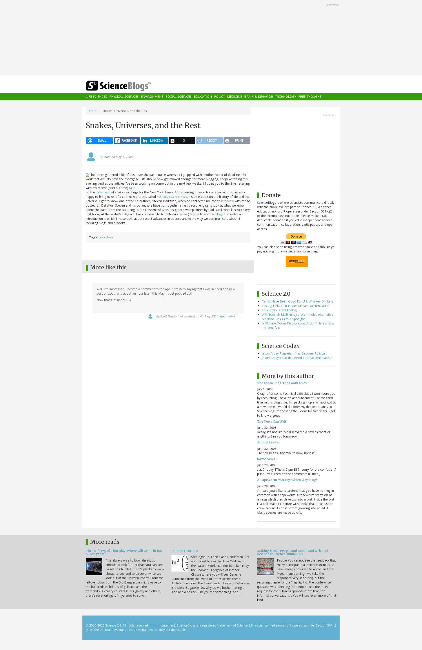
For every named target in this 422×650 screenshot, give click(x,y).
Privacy (154, 625)
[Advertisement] (211, 38)
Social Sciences (179, 96)
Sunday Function (184, 551)
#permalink (227, 316)
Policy (219, 96)
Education (203, 96)
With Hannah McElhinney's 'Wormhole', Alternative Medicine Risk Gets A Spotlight (297, 316)
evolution (106, 237)
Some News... (267, 459)
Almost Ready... (268, 442)
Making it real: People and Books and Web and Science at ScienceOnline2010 (292, 552)
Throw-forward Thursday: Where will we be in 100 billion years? (124, 552)
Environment (152, 96)
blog (218, 214)
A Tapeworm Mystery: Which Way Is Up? (287, 480)
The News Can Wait (271, 421)
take (132, 188)
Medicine (234, 96)
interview (227, 201)
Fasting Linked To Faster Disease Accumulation (295, 306)
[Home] (127, 86)
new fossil (103, 192)
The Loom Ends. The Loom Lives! (282, 383)
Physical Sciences (124, 96)
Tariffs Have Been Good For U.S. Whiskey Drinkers (297, 301)
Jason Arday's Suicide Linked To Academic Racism (297, 358)
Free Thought (310, 96)
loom (92, 111)
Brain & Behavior (258, 96)
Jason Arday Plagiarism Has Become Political (294, 353)
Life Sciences (96, 96)
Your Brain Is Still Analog (279, 310)
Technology (285, 96)
